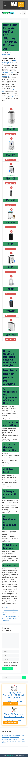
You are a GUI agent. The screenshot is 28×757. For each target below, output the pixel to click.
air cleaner (5, 72)
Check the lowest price (21, 4)
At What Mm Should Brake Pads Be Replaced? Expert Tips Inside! (10, 618)
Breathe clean (13, 97)
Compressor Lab (11, 755)
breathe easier (9, 64)
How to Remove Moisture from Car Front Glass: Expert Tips (10, 612)
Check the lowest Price (10, 722)
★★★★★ (14, 698)
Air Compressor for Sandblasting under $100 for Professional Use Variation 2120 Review (13, 741)
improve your (5, 76)
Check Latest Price (10, 134)
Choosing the (12, 72)
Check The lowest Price (11, 703)
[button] (20, 13)
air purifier (8, 62)
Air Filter (6, 608)
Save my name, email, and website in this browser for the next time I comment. (11, 664)
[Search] (24, 677)
